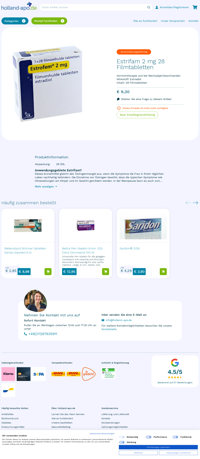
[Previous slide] (188, 203)
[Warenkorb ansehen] (195, 7)
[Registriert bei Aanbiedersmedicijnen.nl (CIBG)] (108, 373)
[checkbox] (122, 437)
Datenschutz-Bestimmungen (102, 433)
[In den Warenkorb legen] (48, 271)
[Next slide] (195, 203)
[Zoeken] (148, 7)
